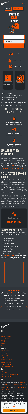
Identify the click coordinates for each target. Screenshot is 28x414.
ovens (17, 384)
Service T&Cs (4, 373)
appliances (22, 382)
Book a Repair (18, 9)
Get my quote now (13, 46)
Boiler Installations (5, 352)
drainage (23, 386)
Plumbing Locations (6, 336)
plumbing (18, 386)
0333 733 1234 (14, 222)
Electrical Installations (6, 359)
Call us (8, 9)
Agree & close (14, 410)
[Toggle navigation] (24, 3)
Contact (3, 343)
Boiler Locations (5, 338)
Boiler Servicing (4, 355)
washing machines (10, 384)
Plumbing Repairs (5, 361)
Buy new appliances (6, 364)
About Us (3, 340)
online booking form (8, 255)
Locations (3, 335)
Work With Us (4, 342)
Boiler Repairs (4, 354)
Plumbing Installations (6, 362)
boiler (23, 170)
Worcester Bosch (5, 168)
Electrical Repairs (5, 357)
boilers (13, 386)
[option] (8, 80)
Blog (2, 345)
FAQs (2, 371)
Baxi (26, 168)
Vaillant (13, 168)
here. (14, 406)
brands (12, 165)
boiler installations (21, 387)
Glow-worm (20, 168)
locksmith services (5, 389)
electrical (5, 387)
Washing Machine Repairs (7, 366)
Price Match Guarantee (7, 376)
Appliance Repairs (5, 350)
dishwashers (22, 384)
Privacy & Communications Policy (9, 374)
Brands (2, 333)
